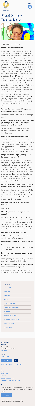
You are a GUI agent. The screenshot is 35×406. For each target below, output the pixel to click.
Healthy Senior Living (10, 303)
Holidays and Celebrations (11, 307)
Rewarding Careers (9, 323)
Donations (7, 295)
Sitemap (3, 375)
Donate (6, 395)
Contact (7, 360)
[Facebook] (16, 360)
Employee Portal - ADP (7, 378)
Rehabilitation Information (11, 319)
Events (6, 299)
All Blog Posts (8, 327)
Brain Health (7, 287)
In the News (7, 311)
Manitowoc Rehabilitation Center (10, 380)
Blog (2, 371)
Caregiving (7, 291)
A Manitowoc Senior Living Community (12, 364)
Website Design (5, 401)
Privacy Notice (5, 373)
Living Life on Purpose (10, 315)
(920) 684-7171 (5, 356)
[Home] (6, 6)
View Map (4, 350)
